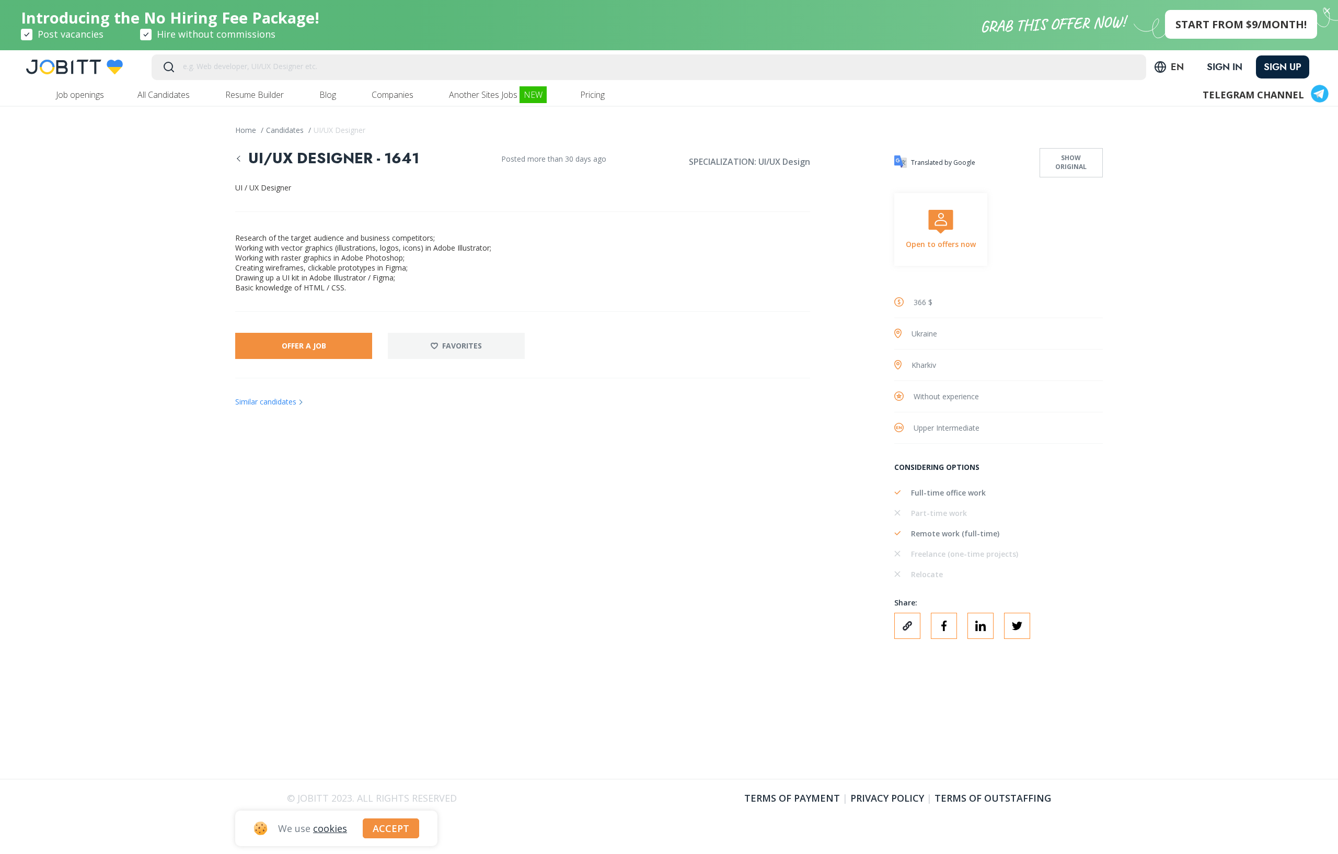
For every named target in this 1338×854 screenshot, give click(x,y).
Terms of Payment (792, 798)
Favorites (462, 346)
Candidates (286, 130)
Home (246, 130)
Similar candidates (265, 402)
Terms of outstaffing (993, 798)
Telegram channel (1253, 94)
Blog (328, 94)
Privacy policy (887, 798)
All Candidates (164, 94)
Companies (394, 94)
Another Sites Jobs (496, 94)
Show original (1071, 162)
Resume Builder (255, 94)
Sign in (1224, 67)
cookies (330, 828)
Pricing (593, 94)
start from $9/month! (1241, 24)
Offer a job (304, 346)
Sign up (1282, 67)
